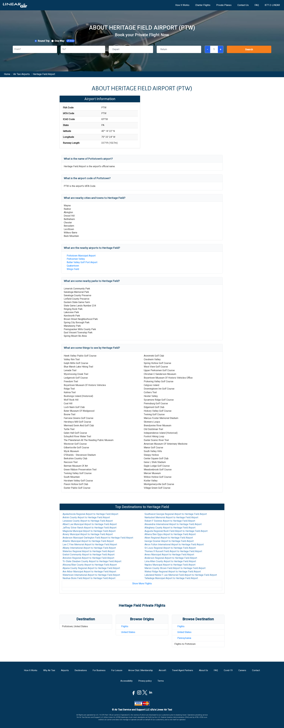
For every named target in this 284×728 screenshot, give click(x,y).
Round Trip (44, 40)
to (90, 514)
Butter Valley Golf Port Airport (82, 262)
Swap (72, 41)
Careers (242, 670)
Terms (161, 681)
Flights (124, 626)
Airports (65, 670)
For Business (99, 670)
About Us (203, 670)
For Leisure (116, 670)
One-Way (59, 40)
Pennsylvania (184, 638)
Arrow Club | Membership (140, 670)
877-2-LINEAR (272, 5)
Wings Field (73, 269)
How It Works (182, 5)
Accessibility (126, 681)
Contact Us (243, 5)
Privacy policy (145, 681)
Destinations (81, 670)
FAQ (257, 5)
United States (128, 632)
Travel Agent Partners (182, 670)
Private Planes (223, 5)
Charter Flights (202, 5)
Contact (256, 670)
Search (249, 49)
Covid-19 (228, 670)
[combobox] (14, 49)
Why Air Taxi (49, 670)
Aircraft (162, 670)
